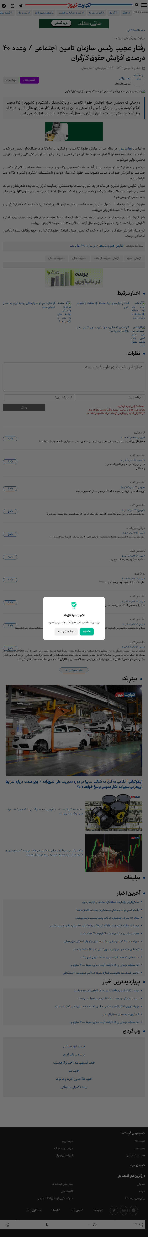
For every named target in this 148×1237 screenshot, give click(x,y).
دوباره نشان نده (66, 631)
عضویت (87, 631)
